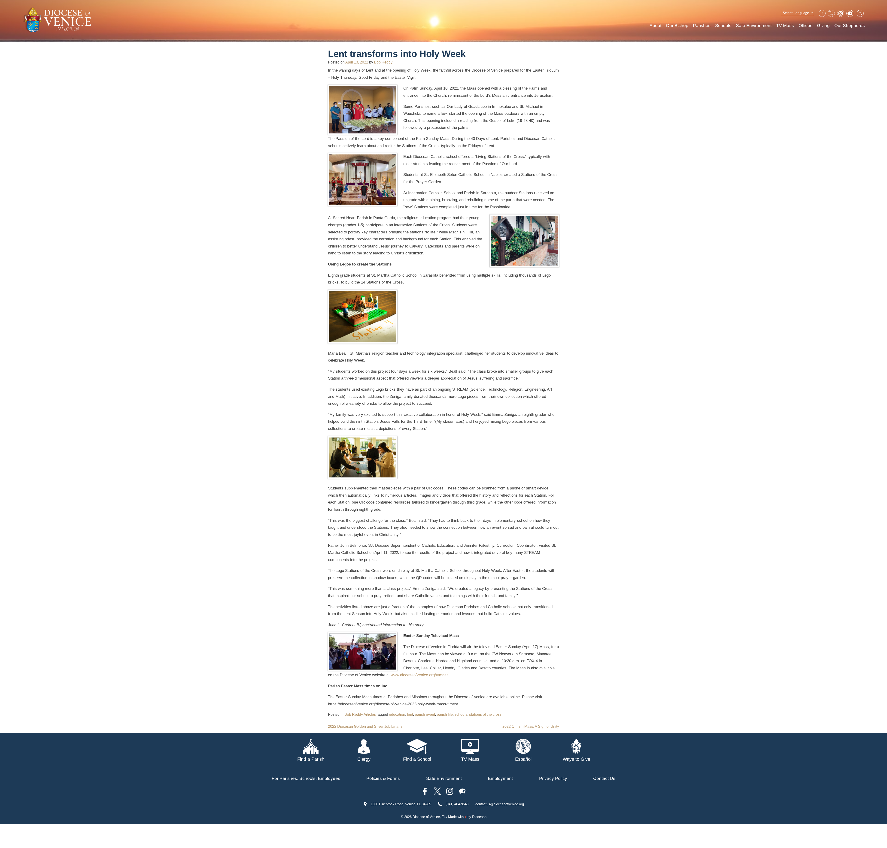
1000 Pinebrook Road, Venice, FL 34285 (401, 804)
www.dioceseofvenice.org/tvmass (420, 675)
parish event (425, 714)
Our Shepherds (849, 25)
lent (410, 714)
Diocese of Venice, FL (429, 817)
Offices (805, 25)
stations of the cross (485, 714)
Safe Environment (754, 25)
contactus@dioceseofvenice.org (499, 804)
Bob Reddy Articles (360, 714)
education (397, 714)
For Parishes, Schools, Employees (306, 778)
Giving (823, 25)
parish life (445, 714)
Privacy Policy (553, 778)
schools (461, 714)
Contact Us (604, 778)
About (655, 25)
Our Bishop (677, 25)
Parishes (702, 25)
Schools (723, 25)
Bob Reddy (383, 62)
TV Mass (785, 25)
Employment (500, 778)
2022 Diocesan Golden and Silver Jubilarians (365, 726)
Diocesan (479, 817)
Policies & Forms (383, 778)
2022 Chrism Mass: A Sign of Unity (530, 726)
